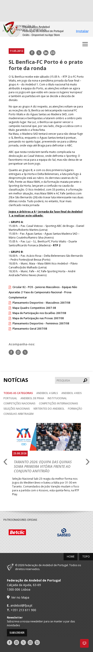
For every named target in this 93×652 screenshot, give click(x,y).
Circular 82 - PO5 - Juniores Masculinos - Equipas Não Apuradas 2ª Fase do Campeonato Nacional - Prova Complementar (43, 292)
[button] (84, 643)
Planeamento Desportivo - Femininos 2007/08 (41, 323)
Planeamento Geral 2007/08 (30, 328)
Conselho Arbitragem (18, 414)
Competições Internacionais (58, 403)
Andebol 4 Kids (71, 393)
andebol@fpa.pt (21, 605)
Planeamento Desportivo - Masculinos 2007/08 (41, 302)
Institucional (57, 398)
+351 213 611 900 (23, 610)
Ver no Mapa (20, 597)
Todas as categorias (18, 393)
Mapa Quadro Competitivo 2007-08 (34, 308)
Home (70, 556)
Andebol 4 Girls (47, 393)
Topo (86, 556)
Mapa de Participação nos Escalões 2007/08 (39, 313)
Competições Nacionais (19, 403)
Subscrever (17, 632)
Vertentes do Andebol (48, 408)
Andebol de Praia (32, 398)
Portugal (10, 398)
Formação (75, 408)
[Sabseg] (63, 533)
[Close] (3, 30)
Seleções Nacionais (16, 408)
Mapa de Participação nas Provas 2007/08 (38, 318)
